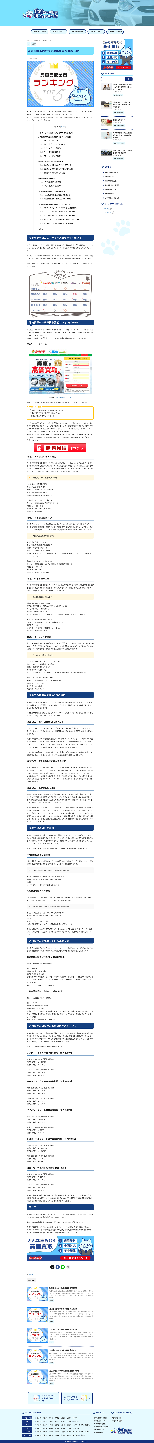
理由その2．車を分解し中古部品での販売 (56, 169)
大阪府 (31, 1275)
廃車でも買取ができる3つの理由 (50, 161)
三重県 (69, 1428)
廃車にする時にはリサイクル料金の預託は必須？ (122, 151)
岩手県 (51, 1418)
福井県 (57, 1425)
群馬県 (51, 1421)
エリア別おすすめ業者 (115, 32)
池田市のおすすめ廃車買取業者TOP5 (63, 1309)
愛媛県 (81, 1432)
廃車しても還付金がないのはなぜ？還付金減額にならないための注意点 (122, 86)
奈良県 (63, 1428)
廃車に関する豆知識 (40, 32)
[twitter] (52, 1267)
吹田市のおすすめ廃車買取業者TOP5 (63, 1288)
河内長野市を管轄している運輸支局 (51, 191)
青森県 (45, 1418)
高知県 (87, 1432)
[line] (63, 1267)
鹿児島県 (76, 1435)
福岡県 (39, 1435)
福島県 (75, 1418)
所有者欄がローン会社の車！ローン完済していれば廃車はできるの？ (122, 104)
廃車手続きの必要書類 (46, 178)
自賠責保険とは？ (119, 120)
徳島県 (69, 1432)
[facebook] (58, 1267)
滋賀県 (57, 1428)
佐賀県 (45, 1435)
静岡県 (81, 1425)
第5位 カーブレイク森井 (50, 156)
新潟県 (39, 1425)
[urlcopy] (68, 1267)
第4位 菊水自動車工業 (50, 152)
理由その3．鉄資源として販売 (52, 173)
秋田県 (63, 1418)
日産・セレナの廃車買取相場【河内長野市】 (57, 223)
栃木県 (45, 1421)
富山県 (45, 1425)
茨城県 (39, 1421)
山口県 (63, 1432)
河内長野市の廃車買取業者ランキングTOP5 (54, 137)
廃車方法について (58, 32)
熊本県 (57, 1435)
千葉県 (63, 1421)
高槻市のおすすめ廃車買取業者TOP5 (63, 1350)
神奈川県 (76, 1421)
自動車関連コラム (96, 32)
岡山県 (51, 1432)
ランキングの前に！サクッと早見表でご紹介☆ (56, 133)
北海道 (39, 1418)
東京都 (69, 1421)
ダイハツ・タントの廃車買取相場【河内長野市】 (59, 216)
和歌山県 (76, 1428)
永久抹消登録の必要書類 (50, 186)
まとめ (40, 229)
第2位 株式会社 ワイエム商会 (52, 144)
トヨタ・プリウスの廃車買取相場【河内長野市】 (59, 212)
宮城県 (57, 1418)
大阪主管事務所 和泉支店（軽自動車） (56, 199)
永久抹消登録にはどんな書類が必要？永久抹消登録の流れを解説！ (122, 135)
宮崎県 (69, 1435)
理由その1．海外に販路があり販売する (55, 165)
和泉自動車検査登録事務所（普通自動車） (56, 195)
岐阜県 (75, 1425)
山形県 (69, 1418)
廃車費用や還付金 (77, 32)
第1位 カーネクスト (49, 140)
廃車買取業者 (109, 194)
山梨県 (63, 1425)
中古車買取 (107, 212)
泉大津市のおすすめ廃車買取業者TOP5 (64, 1371)
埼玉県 (57, 1421)
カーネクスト (40, 344)
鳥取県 (39, 1432)
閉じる (63, 127)
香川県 (75, 1432)
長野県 (69, 1425)
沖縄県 (83, 1435)
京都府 (51, 1428)
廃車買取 (106, 209)
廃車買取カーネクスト (63, 397)
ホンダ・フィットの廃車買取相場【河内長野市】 (59, 208)
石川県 (51, 1425)
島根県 (45, 1432)
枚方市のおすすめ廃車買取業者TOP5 (63, 1329)
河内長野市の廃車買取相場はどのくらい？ (54, 204)
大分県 (63, 1435)
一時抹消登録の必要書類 (50, 182)
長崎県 (51, 1435)
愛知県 (87, 1425)
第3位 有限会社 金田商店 (51, 148)
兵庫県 (45, 1428)
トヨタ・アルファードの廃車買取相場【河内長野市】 (60, 219)
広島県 (57, 1432)
